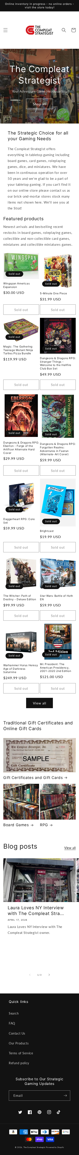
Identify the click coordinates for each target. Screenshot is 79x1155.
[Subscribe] (65, 1095)
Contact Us (17, 1033)
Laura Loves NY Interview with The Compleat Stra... (36, 910)
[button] (5, 30)
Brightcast (47, 531)
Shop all (39, 104)
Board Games (16, 825)
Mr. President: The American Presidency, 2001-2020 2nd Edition (55, 667)
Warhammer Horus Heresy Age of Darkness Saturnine (20, 669)
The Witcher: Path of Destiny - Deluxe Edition (19, 597)
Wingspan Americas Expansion (16, 285)
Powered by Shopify (55, 1147)
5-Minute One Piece (53, 293)
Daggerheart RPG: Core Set (19, 520)
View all (39, 703)
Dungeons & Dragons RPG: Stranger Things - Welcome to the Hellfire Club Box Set (58, 363)
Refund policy (19, 1063)
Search (14, 1013)
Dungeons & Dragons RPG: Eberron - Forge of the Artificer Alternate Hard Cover (21, 448)
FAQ (12, 1023)
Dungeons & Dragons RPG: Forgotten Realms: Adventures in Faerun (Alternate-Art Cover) (58, 449)
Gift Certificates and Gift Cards (33, 777)
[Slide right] (49, 975)
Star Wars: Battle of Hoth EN (56, 597)
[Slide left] (30, 975)
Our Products (19, 1043)
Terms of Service (21, 1053)
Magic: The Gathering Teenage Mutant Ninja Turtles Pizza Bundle (18, 350)
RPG (44, 825)
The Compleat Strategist (34, 1147)
